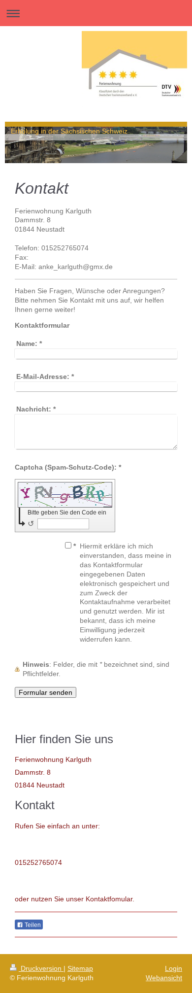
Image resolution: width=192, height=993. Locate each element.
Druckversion (41, 968)
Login (173, 968)
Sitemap (80, 968)
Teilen (32, 925)
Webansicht (164, 978)
